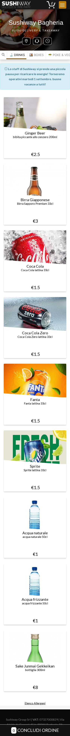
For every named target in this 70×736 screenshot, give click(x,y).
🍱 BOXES (36, 55)
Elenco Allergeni (35, 703)
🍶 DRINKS (17, 55)
